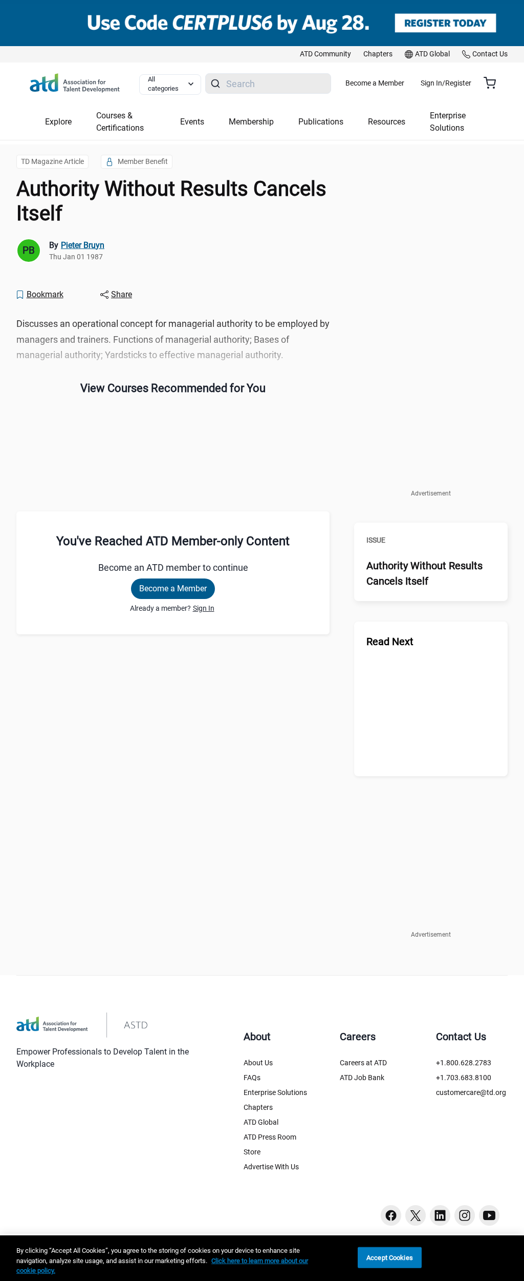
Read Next (389, 641)
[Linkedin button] (440, 1215)
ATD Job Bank (362, 1077)
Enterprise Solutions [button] (448, 122)
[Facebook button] (391, 1215)
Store (252, 1152)
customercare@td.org (471, 1092)
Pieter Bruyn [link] (82, 245)
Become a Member (374, 83)
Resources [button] (386, 122)
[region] (262, 1258)
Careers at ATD (363, 1063)
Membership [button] (251, 122)
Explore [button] (58, 122)
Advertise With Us (271, 1167)
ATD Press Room (270, 1137)
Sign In (203, 608)
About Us (258, 1063)
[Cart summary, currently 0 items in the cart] (493, 83)
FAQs (252, 1077)
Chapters (258, 1107)
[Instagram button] (464, 1215)
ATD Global (261, 1122)
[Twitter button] (415, 1215)
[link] (325, 54)
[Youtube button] (489, 1215)
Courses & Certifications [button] (120, 122)
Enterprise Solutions (275, 1092)
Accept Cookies (389, 1257)
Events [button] (192, 122)
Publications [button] (320, 122)
